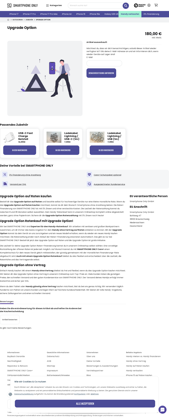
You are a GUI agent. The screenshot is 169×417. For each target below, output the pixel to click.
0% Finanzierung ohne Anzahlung (25, 175)
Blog (88, 375)
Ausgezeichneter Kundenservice (109, 184)
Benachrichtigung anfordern (101, 73)
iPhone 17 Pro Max (49, 14)
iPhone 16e (95, 14)
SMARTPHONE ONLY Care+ (20, 370)
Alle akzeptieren (85, 403)
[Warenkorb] (157, 5)
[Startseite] (8, 20)
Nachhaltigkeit (14, 361)
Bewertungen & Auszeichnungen (102, 365)
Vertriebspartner (94, 370)
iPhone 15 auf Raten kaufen (139, 375)
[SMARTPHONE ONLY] (22, 5)
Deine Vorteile (93, 361)
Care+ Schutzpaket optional (107, 175)
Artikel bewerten (9, 319)
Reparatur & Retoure (17, 365)
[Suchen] (124, 4)
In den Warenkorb (19, 150)
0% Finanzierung (151, 14)
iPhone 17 (14, 14)
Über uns (90, 356)
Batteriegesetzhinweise (58, 375)
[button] (148, 5)
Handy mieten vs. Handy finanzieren (143, 356)
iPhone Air (67, 14)
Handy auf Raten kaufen (137, 365)
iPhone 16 (80, 14)
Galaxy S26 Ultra (112, 14)
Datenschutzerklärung (24, 394)
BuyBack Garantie (16, 356)
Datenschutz (53, 356)
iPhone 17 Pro (29, 14)
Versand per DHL (18, 184)
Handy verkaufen (130, 14)
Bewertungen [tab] (6, 301)
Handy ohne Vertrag (136, 361)
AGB (49, 361)
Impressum (52, 370)
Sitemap (51, 365)
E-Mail (89, 57)
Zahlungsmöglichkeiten (18, 375)
